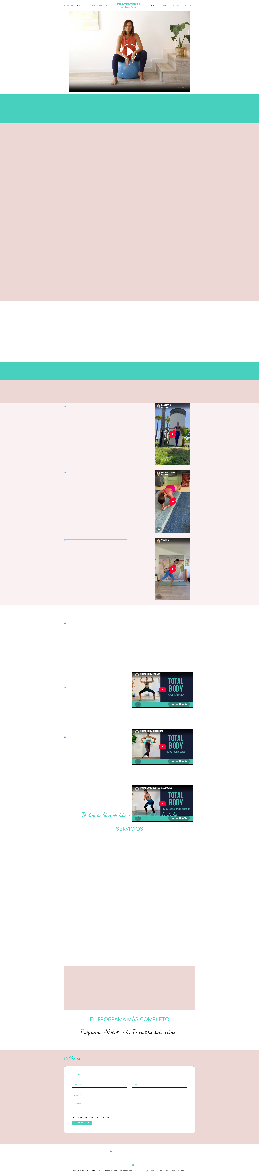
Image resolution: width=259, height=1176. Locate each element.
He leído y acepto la (90, 1117)
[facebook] (64, 5)
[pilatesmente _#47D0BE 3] (128, 3)
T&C (135, 1171)
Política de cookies (179, 1171)
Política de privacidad (159, 1171)
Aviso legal (143, 1171)
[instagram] (68, 5)
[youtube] (72, 5)
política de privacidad (99, 1117)
